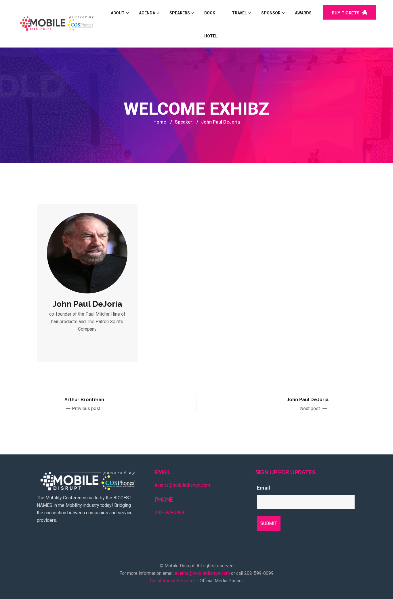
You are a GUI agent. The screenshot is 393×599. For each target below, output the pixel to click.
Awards (303, 13)
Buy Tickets (346, 13)
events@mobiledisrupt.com (182, 485)
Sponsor (271, 13)
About (118, 13)
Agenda (147, 13)
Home (159, 122)
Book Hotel (211, 24)
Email (263, 488)
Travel (239, 13)
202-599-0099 (169, 512)
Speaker (183, 122)
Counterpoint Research (173, 580)
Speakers (179, 13)
